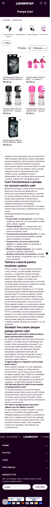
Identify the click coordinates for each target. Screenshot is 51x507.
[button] (3, 3)
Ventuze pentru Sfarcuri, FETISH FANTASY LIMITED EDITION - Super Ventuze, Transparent (13, 141)
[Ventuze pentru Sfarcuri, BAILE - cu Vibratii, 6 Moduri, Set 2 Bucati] (36, 64)
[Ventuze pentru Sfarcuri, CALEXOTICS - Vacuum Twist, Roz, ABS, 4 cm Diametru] (36, 96)
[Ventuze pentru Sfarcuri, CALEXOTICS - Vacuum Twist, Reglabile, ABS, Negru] (13, 96)
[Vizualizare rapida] (20, 57)
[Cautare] (41, 3)
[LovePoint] (25, 3)
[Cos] (45, 3)
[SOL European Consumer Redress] (34, 499)
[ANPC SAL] (16, 499)
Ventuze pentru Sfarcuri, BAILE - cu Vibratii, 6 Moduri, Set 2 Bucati (35, 78)
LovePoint (6, 20)
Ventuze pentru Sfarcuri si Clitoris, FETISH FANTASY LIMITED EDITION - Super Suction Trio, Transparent (13, 78)
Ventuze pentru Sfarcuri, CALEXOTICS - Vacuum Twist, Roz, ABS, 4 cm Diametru (35, 110)
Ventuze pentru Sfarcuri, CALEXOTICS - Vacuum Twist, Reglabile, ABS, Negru (12, 110)
